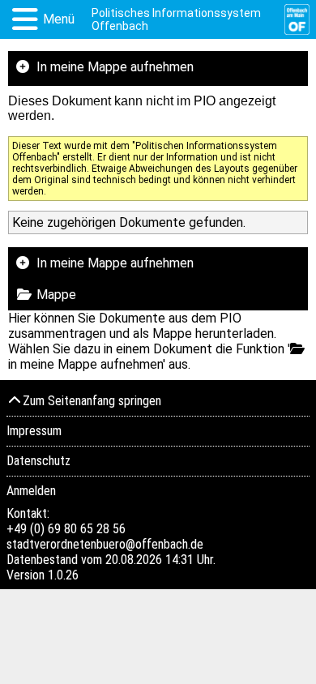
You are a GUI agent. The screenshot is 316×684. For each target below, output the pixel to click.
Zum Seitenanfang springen (92, 400)
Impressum (34, 430)
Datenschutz (38, 460)
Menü (59, 19)
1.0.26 (63, 575)
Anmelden (31, 490)
